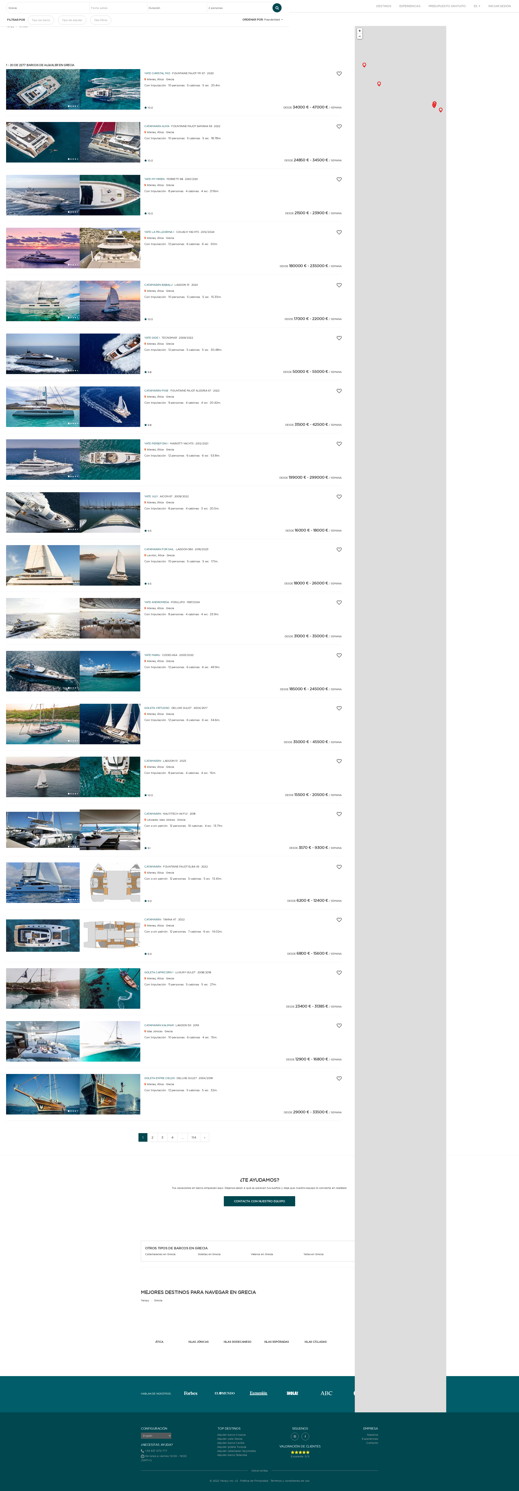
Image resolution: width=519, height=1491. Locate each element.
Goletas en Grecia (209, 1254)
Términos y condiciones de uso (289, 1480)
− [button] (360, 36)
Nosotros (372, 1434)
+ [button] (360, 31)
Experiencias (409, 6)
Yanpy (145, 1300)
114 (194, 1137)
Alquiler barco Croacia (231, 1434)
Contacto (372, 1442)
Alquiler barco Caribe (230, 1442)
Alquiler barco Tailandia (232, 1455)
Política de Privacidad (254, 1480)
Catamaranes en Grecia (160, 1254)
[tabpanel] (43, 89)
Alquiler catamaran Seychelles (236, 1450)
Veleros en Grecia (262, 1254)
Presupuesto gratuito (447, 6)
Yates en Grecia (313, 1254)
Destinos (383, 6)
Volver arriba (259, 1470)
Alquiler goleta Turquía (231, 1446)
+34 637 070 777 (156, 1450)
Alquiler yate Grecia (230, 1438)
